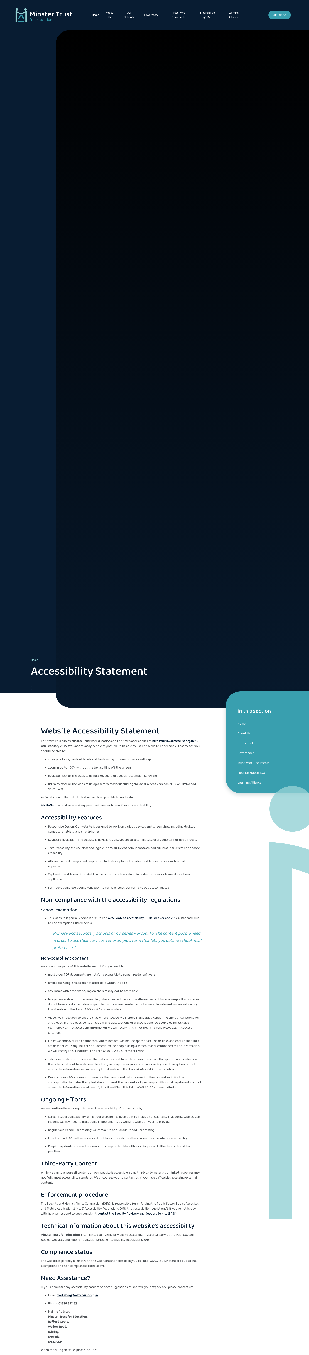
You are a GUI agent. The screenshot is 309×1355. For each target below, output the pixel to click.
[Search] (260, 15)
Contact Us (279, 15)
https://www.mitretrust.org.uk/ (174, 741)
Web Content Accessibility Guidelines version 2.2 (141, 918)
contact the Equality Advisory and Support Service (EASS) (137, 1213)
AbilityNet (48, 805)
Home (34, 660)
